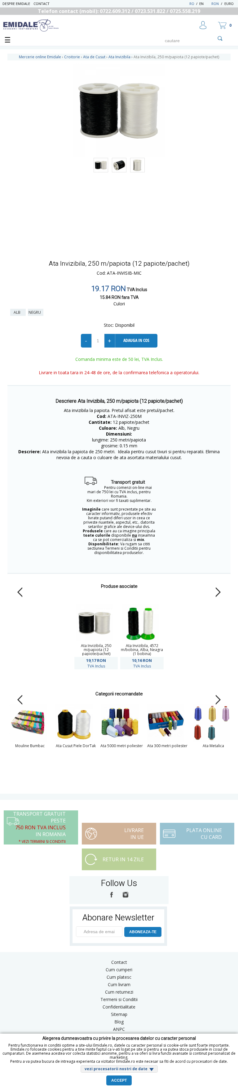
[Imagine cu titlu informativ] (101, 165)
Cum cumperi (119, 970)
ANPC (119, 1029)
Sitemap (119, 1014)
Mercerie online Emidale (40, 57)
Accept (119, 1080)
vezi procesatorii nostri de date (116, 1068)
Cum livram (119, 984)
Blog (119, 1022)
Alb (18, 312)
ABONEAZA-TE (142, 932)
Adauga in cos (136, 340)
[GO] (220, 38)
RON (215, 3)
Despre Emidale (16, 3)
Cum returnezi (119, 992)
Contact (41, 3)
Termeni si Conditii (119, 999)
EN (204, 3)
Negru (36, 312)
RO (191, 3)
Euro (229, 3)
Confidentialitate (119, 1007)
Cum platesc (119, 977)
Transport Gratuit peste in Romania (39, 827)
